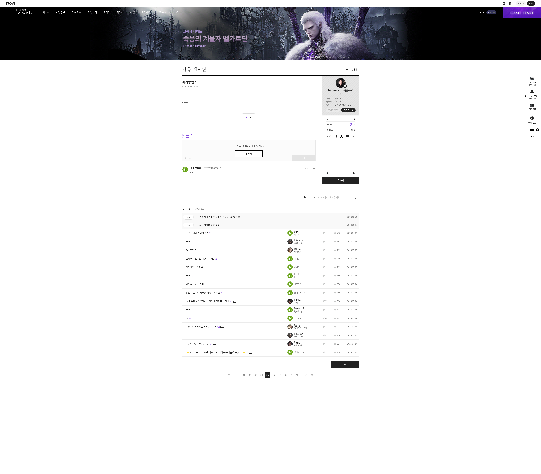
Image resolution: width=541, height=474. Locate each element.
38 (285, 375)
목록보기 (340, 173)
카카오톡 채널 (538, 130)
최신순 (187, 209)
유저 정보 (205, 168)
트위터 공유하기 (341, 136)
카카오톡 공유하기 (347, 136)
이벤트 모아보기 (355, 57)
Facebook (526, 130)
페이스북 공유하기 (336, 136)
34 (261, 375)
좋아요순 (200, 209)
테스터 (175, 12)
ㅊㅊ (327, 173)
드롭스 (162, 12)
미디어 (106, 12)
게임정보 (60, 12)
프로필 (341, 83)
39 (291, 375)
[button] (300, 57)
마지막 (312, 375)
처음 (229, 375)
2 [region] (354, 124)
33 (255, 375)
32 (250, 375)
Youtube (532, 130)
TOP (532, 136)
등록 (303, 158)
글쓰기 (341, 180)
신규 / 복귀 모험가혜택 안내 (532, 97)
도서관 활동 (333, 110)
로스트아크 (21, 12)
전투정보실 (348, 110)
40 (297, 375)
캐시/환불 (532, 122)
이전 (235, 375)
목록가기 (353, 69)
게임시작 (522, 12)
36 (273, 375)
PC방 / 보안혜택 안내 (532, 84)
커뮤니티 (92, 12)
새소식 (46, 12)
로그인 (481, 12)
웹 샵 (132, 12)
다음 (306, 375)
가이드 (75, 12)
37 (279, 375)
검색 (354, 197)
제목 (303, 197)
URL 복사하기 (353, 136)
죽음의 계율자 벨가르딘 (270, 33)
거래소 (120, 12)
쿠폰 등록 (532, 109)
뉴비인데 (354, 173)
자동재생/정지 (304, 57)
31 (244, 375)
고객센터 (146, 12)
